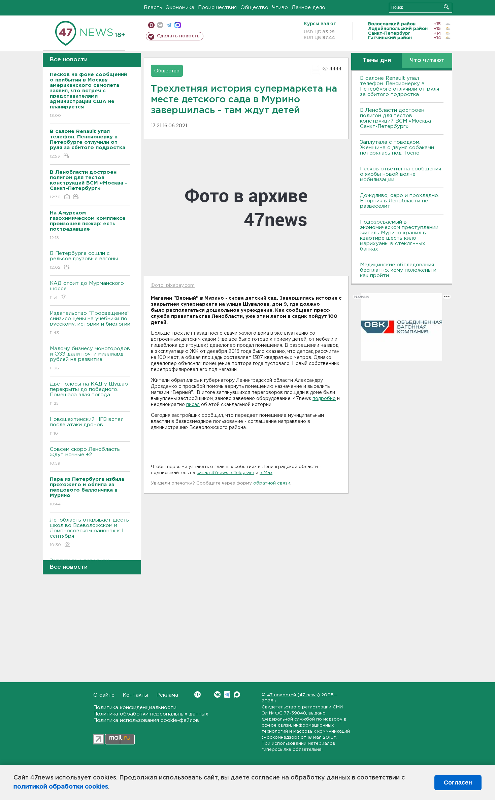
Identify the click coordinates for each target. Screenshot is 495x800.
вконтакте (160, 25)
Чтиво (280, 7)
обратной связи (271, 483)
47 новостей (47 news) (293, 695)
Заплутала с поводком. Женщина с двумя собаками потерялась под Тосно (397, 147)
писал (193, 405)
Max (237, 694)
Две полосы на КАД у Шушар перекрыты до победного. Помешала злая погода (89, 393)
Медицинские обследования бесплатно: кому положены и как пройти (398, 270)
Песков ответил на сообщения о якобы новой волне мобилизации (400, 174)
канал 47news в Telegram (225, 473)
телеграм (169, 25)
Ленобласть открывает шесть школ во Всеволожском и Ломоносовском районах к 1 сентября (89, 532)
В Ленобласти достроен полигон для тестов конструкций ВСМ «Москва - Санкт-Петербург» (397, 118)
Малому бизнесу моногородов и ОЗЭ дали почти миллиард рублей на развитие (90, 358)
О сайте (103, 695)
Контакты (135, 695)
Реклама (167, 695)
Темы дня (376, 60)
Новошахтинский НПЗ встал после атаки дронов (87, 426)
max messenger (177, 25)
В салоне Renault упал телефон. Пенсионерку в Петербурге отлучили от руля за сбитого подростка (399, 86)
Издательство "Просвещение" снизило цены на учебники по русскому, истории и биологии (90, 323)
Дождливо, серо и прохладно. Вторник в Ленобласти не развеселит (399, 200)
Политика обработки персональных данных (150, 714)
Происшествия (217, 7)
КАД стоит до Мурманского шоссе (87, 290)
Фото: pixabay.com (173, 286)
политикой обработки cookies (60, 787)
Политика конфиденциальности (134, 707)
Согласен (458, 782)
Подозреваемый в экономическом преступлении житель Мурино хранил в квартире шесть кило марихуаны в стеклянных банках (399, 235)
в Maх (266, 473)
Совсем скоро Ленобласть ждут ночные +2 (85, 456)
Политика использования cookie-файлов (146, 720)
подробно (324, 399)
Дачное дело (308, 7)
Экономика (180, 7)
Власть (153, 7)
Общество (254, 7)
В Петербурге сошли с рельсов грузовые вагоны (84, 260)
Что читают (427, 60)
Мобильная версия (151, 25)
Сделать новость (178, 36)
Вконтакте (217, 694)
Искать (446, 6)
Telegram (227, 694)
